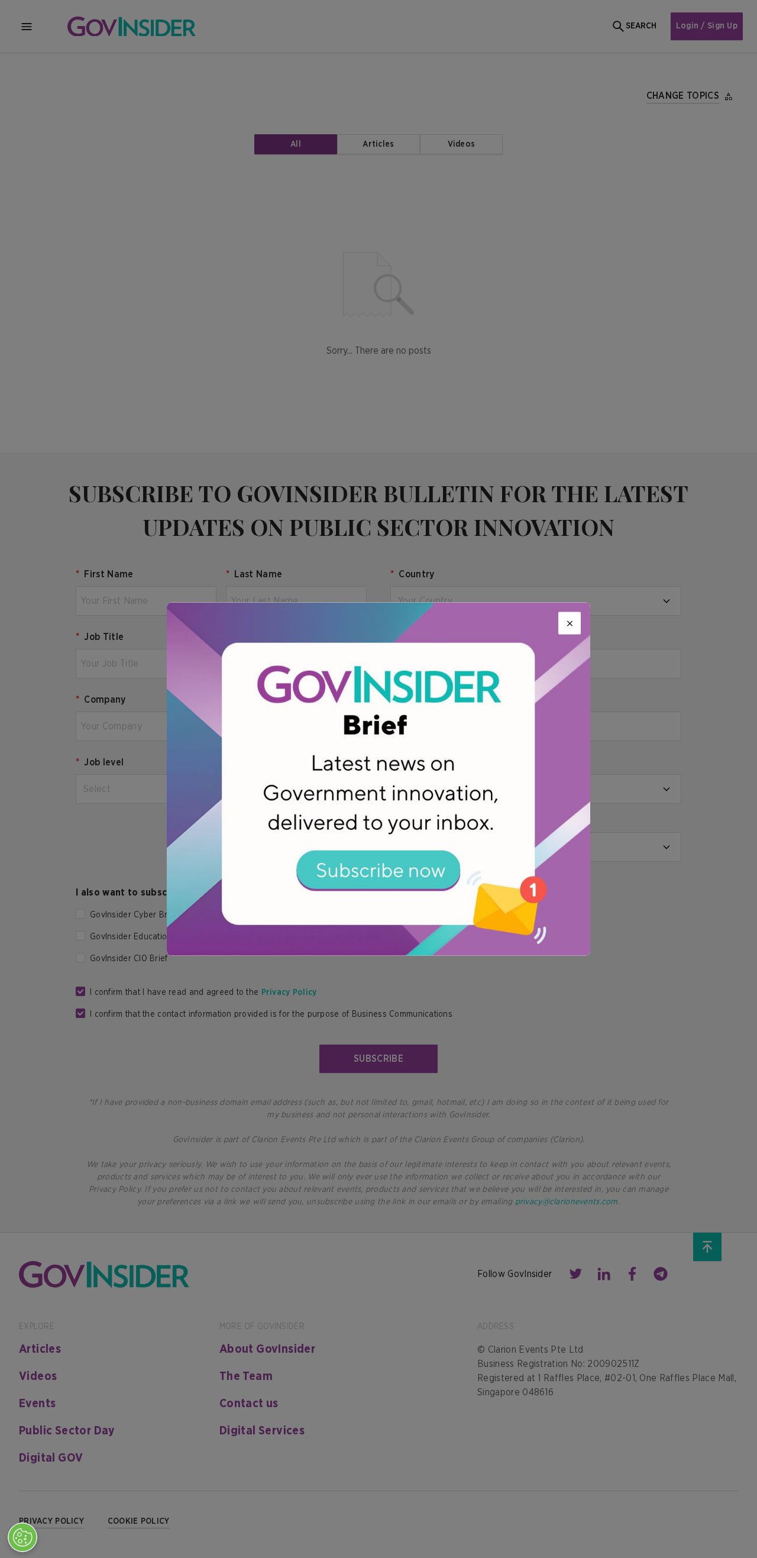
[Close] (569, 623)
